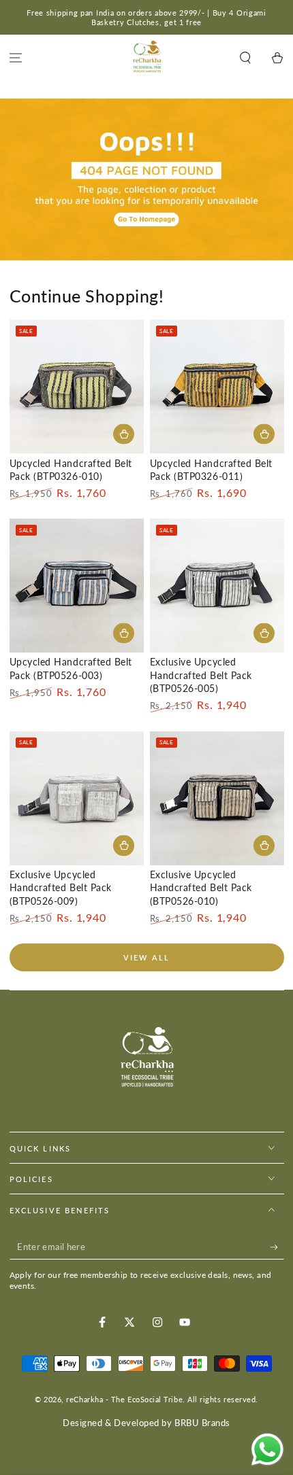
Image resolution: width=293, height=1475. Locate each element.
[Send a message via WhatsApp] (267, 1449)
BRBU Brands (202, 1423)
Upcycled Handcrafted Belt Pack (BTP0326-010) (71, 470)
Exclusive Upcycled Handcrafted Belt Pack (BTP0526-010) (201, 888)
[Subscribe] (277, 1247)
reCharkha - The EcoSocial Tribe (124, 1399)
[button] (245, 58)
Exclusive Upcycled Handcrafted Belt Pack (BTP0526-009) (61, 888)
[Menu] (16, 58)
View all (146, 957)
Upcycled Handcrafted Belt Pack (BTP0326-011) (211, 470)
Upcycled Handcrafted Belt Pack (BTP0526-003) (71, 669)
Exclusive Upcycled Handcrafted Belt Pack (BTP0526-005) (201, 675)
